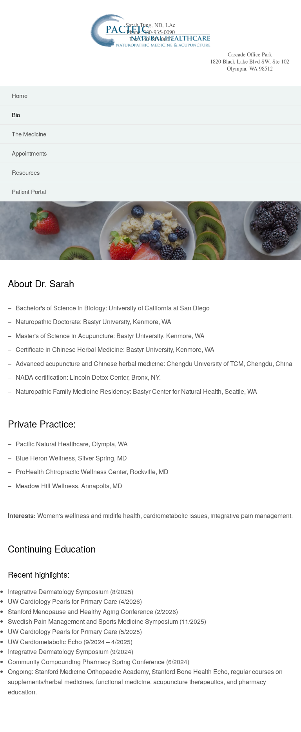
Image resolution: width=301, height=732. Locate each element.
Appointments (29, 153)
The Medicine (29, 134)
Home (19, 95)
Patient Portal (29, 191)
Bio (16, 115)
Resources (26, 172)
